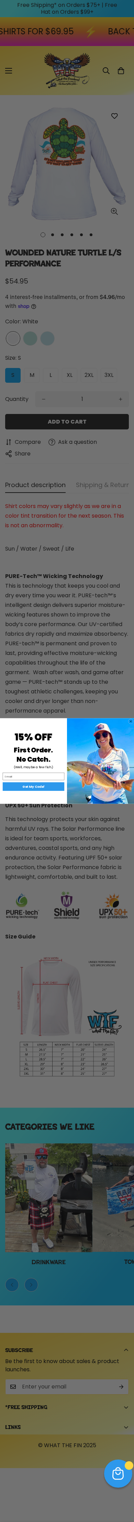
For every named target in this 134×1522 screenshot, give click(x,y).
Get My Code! (33, 786)
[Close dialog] (131, 721)
